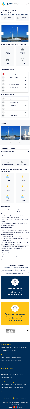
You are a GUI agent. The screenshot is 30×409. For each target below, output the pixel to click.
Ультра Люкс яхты (5, 350)
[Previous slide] (2, 33)
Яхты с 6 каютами (16, 360)
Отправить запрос (22, 18)
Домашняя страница (5, 10)
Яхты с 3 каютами (5, 357)
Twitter (24, 398)
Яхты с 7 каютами (5, 364)
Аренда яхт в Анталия (6, 377)
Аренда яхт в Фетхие (18, 374)
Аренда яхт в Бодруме (7, 371)
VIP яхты (14, 350)
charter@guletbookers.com (15, 318)
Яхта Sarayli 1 (4, 384)
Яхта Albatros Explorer (6, 387)
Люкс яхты (15, 347)
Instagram (8, 398)
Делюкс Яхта (4, 14)
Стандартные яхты (6, 347)
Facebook (16, 398)
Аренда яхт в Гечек (6, 374)
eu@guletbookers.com (15, 292)
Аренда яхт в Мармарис (20, 371)
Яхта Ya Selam (22, 384)
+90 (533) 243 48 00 (15, 294)
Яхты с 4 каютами (16, 357)
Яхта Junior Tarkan (18, 387)
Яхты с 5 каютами (5, 360)
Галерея (8, 17)
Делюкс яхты (22, 347)
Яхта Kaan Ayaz (13, 384)
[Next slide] (28, 33)
